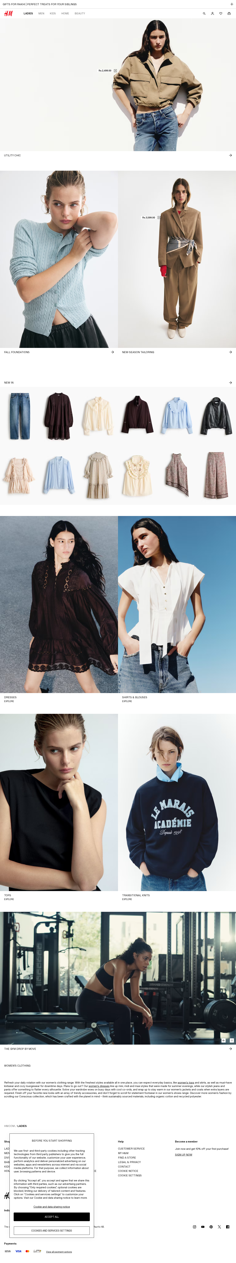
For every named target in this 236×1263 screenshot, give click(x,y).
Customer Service (131, 1148)
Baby (7, 1162)
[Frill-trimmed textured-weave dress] (98, 475)
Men (41, 13)
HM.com (9, 1125)
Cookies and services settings (51, 1230)
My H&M (123, 1153)
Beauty (80, 13)
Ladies (28, 13)
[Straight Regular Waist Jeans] (19, 416)
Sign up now (183, 1154)
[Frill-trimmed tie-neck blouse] (98, 416)
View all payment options (59, 1252)
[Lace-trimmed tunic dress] (59, 416)
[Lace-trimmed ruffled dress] (19, 475)
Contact (124, 1166)
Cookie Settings (130, 1175)
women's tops (186, 1082)
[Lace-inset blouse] (59, 475)
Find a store (127, 1157)
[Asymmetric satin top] (177, 475)
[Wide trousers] (216, 475)
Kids (53, 13)
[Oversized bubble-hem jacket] (137, 416)
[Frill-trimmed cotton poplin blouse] (177, 416)
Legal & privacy (129, 1162)
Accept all (52, 1216)
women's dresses (99, 1086)
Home (65, 13)
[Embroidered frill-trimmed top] (137, 475)
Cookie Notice (128, 1170)
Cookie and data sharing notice (52, 1206)
